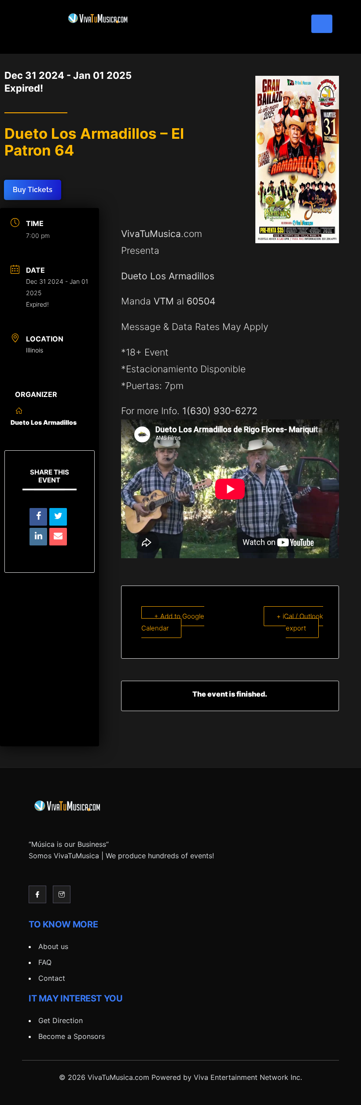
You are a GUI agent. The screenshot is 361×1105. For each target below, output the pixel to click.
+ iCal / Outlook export (299, 622)
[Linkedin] (38, 536)
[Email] (58, 536)
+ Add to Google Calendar (172, 622)
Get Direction (60, 1020)
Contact (51, 978)
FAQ (45, 962)
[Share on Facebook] (38, 517)
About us (53, 946)
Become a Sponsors (71, 1036)
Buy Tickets (32, 189)
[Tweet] (58, 517)
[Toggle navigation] (321, 24)
